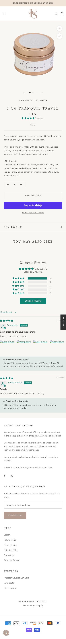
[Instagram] (12, 475)
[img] (6, 320)
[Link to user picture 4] (57, 347)
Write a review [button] (33, 301)
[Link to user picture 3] (40, 347)
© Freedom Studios (33, 601)
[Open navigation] (4, 14)
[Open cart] (62, 13)
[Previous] (24, 92)
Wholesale (9, 582)
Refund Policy (10, 539)
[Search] (56, 13)
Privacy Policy (10, 545)
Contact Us (9, 555)
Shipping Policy (11, 550)
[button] (28, 118)
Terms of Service (11, 560)
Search (7, 534)
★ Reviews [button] (63, 322)
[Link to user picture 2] (24, 347)
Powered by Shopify (33, 605)
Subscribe (15, 515)
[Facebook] (5, 475)
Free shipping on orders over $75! (33, 3)
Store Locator (10, 588)
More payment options (33, 212)
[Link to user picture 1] (7, 347)
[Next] (42, 92)
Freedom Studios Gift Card (16, 577)
